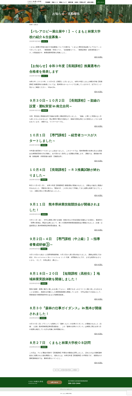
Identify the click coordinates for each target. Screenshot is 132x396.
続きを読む (98, 57)
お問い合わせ (100, 2)
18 (74, 370)
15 (69, 370)
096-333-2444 (74, 383)
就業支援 (70, 2)
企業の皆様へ (90, 2)
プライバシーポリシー (66, 389)
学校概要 (47, 2)
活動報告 (44, 110)
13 (63, 370)
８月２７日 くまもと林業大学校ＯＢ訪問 (60, 343)
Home (30, 24)
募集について (63, 2)
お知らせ (36, 24)
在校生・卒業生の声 (80, 2)
